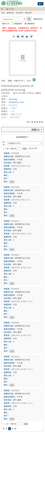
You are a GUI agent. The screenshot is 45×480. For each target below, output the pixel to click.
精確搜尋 (19, 23)
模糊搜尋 (31, 23)
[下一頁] (33, 148)
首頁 (3, 12)
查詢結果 (19, 12)
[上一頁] (31, 148)
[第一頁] (29, 148)
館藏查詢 (10, 12)
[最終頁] (36, 148)
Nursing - (13, 99)
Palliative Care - (17, 102)
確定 (25, 148)
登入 (40, 4)
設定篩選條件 (22, 136)
